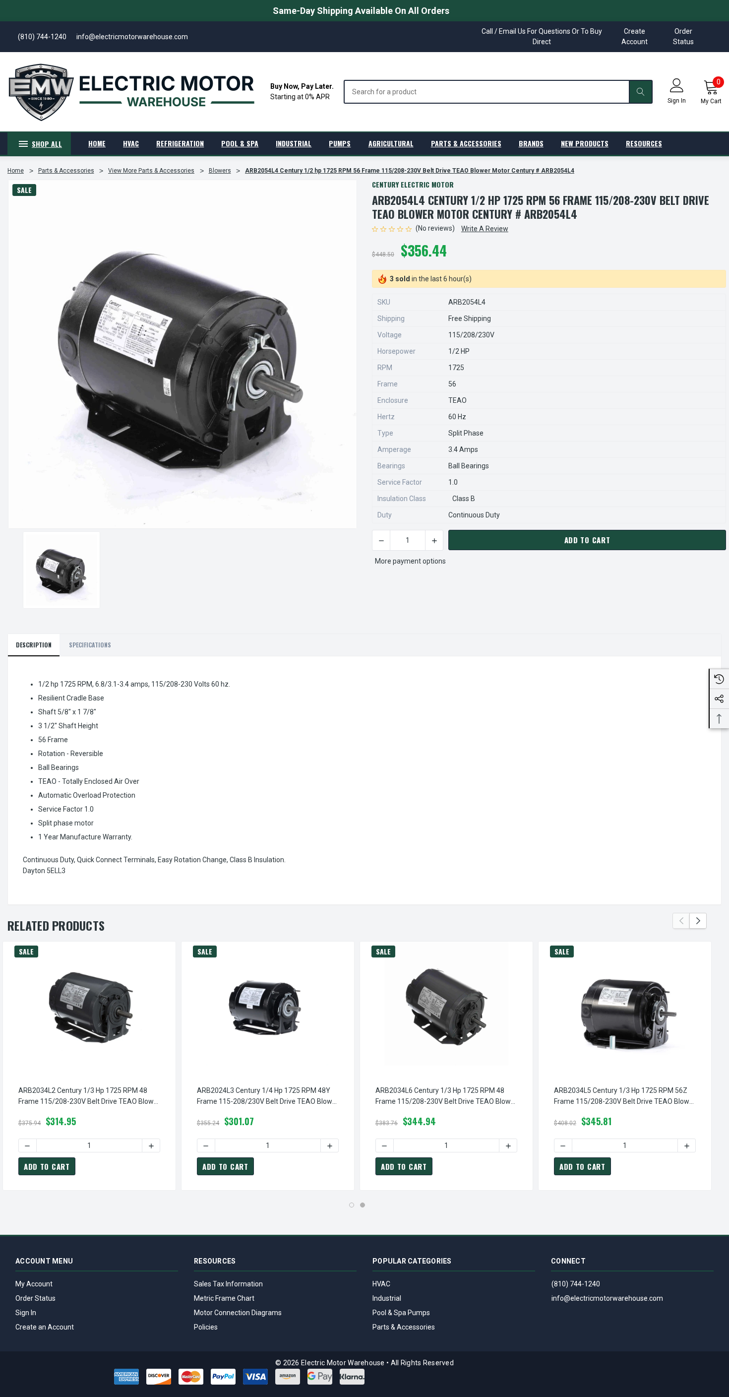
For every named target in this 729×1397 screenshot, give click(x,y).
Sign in (677, 101)
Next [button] (698, 921)
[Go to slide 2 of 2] (362, 1205)
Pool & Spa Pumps (401, 1313)
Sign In (25, 1313)
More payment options (410, 561)
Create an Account (44, 1327)
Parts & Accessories (403, 1327)
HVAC (381, 1284)
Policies (206, 1327)
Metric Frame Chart (224, 1298)
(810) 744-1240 (575, 1284)
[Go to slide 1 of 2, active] (351, 1205)
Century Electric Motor (413, 184)
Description (34, 644)
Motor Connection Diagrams (238, 1313)
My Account (34, 1284)
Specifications (90, 644)
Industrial (386, 1298)
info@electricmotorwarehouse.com (607, 1298)
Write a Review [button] (484, 229)
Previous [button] (681, 921)
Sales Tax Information (228, 1284)
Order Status (683, 36)
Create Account (634, 36)
